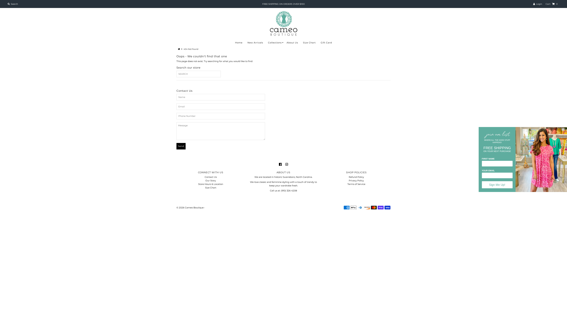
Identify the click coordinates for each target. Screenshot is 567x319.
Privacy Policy (356, 180)
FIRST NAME (488, 159)
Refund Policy (356, 177)
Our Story (210, 180)
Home (238, 42)
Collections (275, 42)
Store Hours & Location (210, 184)
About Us (292, 42)
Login (538, 4)
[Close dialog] (563, 129)
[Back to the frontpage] (179, 49)
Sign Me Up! (497, 184)
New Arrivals (255, 42)
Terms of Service (356, 184)
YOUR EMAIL (488, 170)
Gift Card (326, 42)
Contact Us (211, 177)
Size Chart (309, 42)
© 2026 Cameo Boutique (190, 207)
